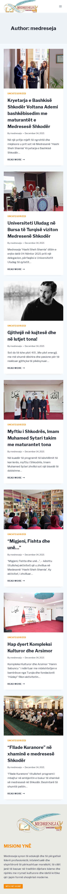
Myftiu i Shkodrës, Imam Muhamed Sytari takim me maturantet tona (33, 438)
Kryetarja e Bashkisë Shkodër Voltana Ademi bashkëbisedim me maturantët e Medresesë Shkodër (32, 113)
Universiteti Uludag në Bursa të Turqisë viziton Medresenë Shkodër (32, 229)
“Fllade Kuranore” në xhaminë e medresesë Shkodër (30, 754)
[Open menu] (60, 6)
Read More (16, 159)
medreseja (16, 133)
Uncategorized (16, 94)
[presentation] (33, 68)
